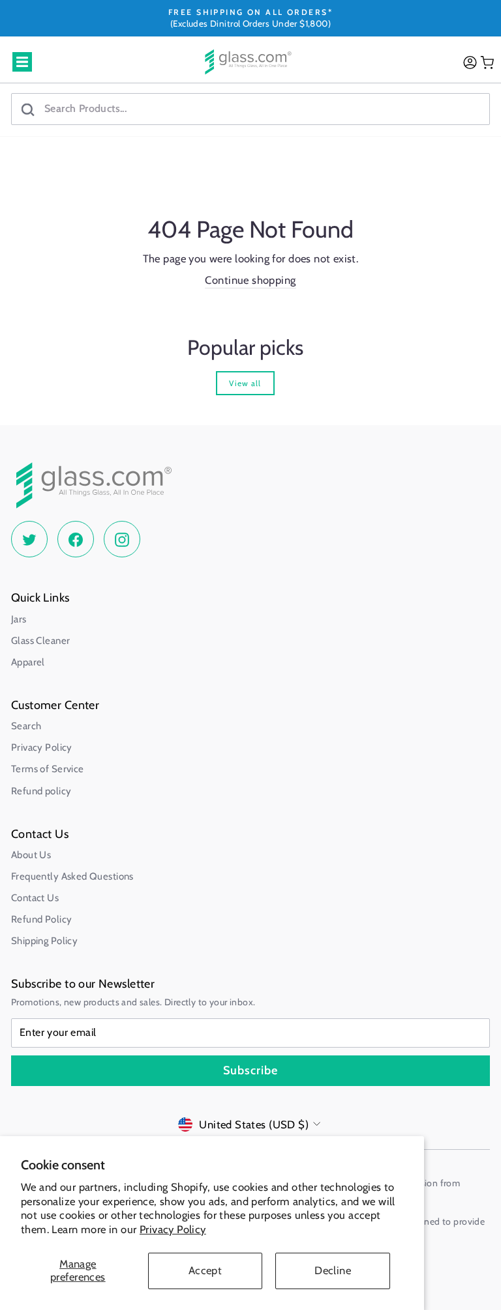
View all (245, 383)
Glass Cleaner (40, 641)
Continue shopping (250, 279)
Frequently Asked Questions (72, 876)
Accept (205, 1270)
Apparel (28, 662)
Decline (332, 1270)
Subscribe (250, 1070)
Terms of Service (47, 769)
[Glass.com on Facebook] (75, 539)
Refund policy (41, 791)
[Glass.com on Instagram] (122, 539)
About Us (31, 855)
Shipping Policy (44, 941)
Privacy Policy (173, 1229)
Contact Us (35, 898)
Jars (19, 619)
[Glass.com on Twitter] (29, 539)
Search (26, 726)
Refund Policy (41, 919)
